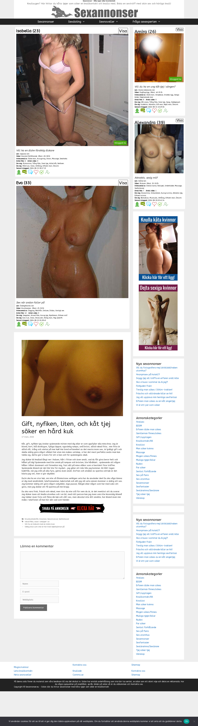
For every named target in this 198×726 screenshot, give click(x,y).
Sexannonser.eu (32, 687)
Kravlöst (42, 519)
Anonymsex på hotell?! (148, 374)
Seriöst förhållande (146, 471)
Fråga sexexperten (145, 21)
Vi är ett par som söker (148, 405)
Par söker (141, 467)
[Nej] (194, 721)
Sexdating (74, 21)
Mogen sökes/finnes (146, 456)
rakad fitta (29, 522)
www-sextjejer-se (41, 522)
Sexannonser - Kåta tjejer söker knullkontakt (99, 1)
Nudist (139, 464)
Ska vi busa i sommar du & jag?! (152, 382)
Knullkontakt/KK (32, 519)
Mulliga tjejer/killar (145, 460)
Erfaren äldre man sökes (148, 429)
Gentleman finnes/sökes (148, 433)
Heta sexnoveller (22, 675)
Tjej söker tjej (143, 494)
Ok (186, 721)
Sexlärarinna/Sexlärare (147, 490)
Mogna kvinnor (21, 667)
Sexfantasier (64, 519)
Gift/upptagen (143, 437)
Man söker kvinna (144, 448)
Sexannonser (46, 21)
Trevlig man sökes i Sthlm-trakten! (154, 389)
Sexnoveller (106, 21)
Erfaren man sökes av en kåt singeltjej (155, 401)
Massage (140, 452)
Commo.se (78, 675)
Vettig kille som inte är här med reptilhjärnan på (45, 527)
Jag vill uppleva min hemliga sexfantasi (156, 397)
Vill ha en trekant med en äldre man (40, 524)
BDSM (139, 425)
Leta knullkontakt (23, 671)
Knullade (77, 671)
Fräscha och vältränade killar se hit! (154, 393)
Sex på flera (142, 475)
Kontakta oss (79, 665)
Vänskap (140, 498)
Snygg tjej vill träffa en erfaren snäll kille (157, 378)
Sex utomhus (143, 479)
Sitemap (135, 665)
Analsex (140, 422)
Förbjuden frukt (144, 386)
